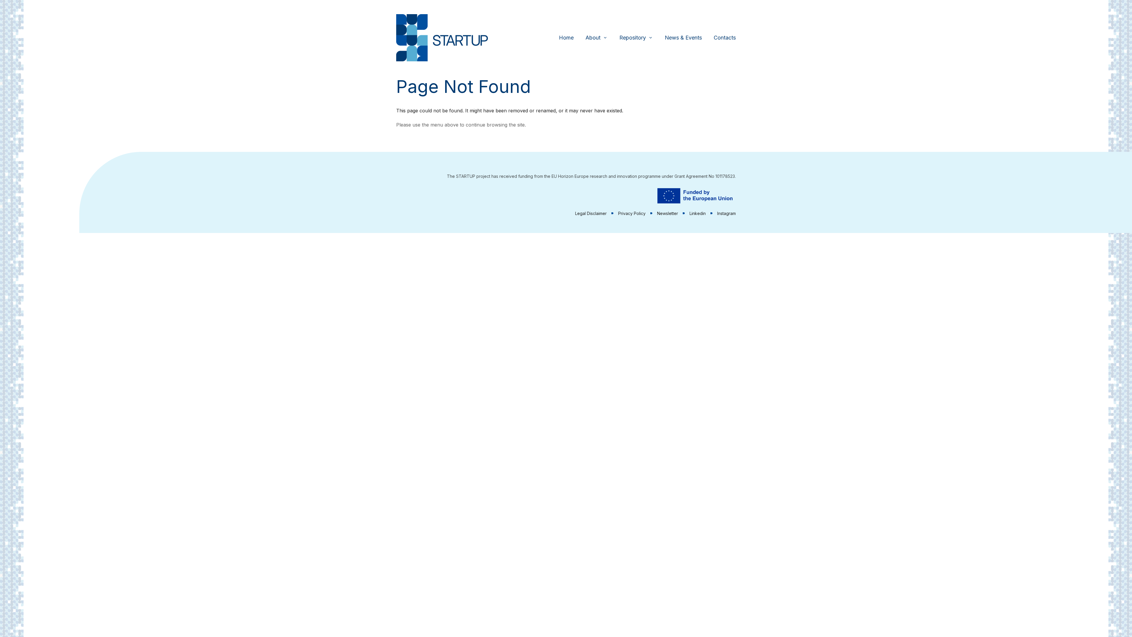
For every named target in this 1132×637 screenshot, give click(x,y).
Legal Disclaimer (591, 213)
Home (566, 38)
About (592, 38)
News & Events (683, 38)
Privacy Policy (632, 213)
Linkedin (698, 213)
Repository (632, 38)
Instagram (726, 213)
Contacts (725, 38)
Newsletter (667, 213)
